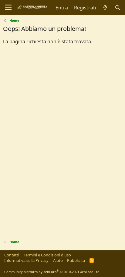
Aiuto (58, 260)
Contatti (11, 255)
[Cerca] (117, 7)
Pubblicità (76, 260)
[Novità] (105, 7)
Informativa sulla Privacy (26, 260)
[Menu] (8, 7)
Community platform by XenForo (52, 271)
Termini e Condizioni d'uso (47, 255)
